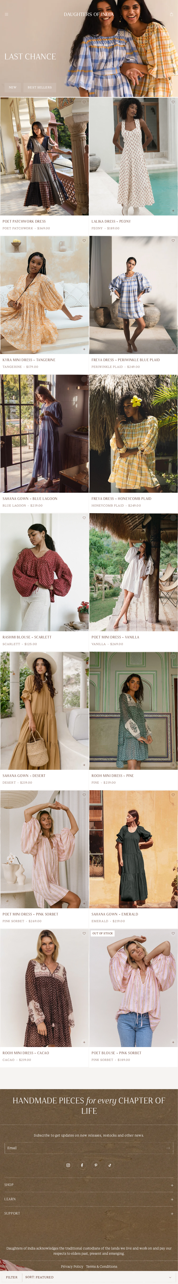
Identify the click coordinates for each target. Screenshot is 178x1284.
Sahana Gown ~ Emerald (115, 914)
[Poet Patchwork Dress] (44, 156)
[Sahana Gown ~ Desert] (44, 711)
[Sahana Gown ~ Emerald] (133, 849)
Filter (12, 1277)
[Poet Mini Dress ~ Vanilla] (133, 572)
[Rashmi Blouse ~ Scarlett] (44, 572)
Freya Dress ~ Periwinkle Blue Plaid (126, 360)
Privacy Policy (72, 1266)
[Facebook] (82, 1165)
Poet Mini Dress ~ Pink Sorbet (30, 914)
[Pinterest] (96, 1165)
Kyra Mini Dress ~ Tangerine (29, 360)
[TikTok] (109, 1165)
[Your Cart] (171, 14)
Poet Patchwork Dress (24, 221)
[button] (89, 1185)
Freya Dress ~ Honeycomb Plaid (122, 499)
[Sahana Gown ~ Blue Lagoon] (44, 433)
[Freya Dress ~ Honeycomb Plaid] (133, 433)
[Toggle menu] (6, 14)
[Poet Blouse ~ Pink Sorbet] (133, 988)
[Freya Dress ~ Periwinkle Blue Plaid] (133, 295)
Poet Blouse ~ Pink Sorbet (117, 1053)
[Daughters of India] (89, 14)
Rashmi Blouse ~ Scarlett (27, 637)
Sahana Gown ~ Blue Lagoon (30, 499)
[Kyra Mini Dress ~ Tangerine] (44, 295)
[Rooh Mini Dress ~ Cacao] (44, 988)
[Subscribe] (168, 1148)
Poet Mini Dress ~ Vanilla (115, 637)
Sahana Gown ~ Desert (24, 776)
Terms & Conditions (101, 1266)
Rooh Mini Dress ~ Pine (113, 776)
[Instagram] (68, 1165)
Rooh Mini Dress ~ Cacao (26, 1053)
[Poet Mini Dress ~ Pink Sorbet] (44, 849)
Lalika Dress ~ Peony (111, 221)
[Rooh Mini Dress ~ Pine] (133, 711)
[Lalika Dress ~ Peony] (133, 156)
